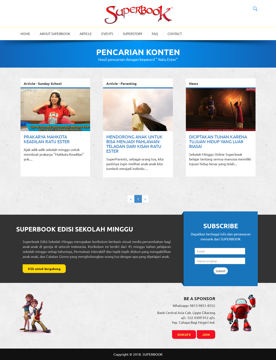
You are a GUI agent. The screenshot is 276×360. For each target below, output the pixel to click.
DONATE (184, 334)
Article (86, 34)
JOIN (206, 334)
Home (25, 34)
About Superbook (55, 34)
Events (107, 34)
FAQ (155, 34)
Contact (175, 34)
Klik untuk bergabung (44, 269)
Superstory (132, 34)
